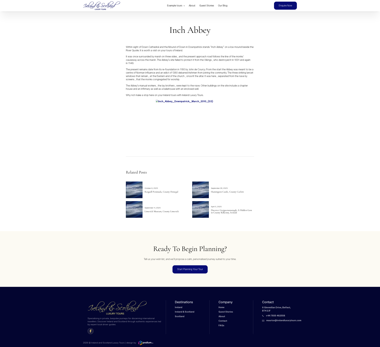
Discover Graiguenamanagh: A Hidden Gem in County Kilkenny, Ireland (231, 211)
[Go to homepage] (101, 6)
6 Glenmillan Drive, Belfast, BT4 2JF (276, 309)
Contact (222, 321)
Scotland (179, 316)
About (192, 5)
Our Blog (222, 5)
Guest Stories (206, 5)
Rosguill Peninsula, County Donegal (161, 191)
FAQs (221, 325)
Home (221, 307)
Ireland (178, 307)
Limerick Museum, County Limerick (162, 211)
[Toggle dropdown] (184, 5)
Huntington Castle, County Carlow (227, 191)
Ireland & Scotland (184, 312)
